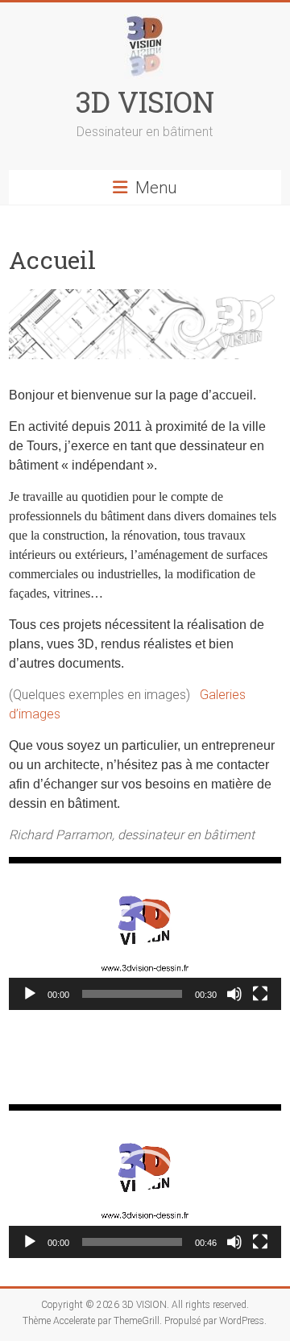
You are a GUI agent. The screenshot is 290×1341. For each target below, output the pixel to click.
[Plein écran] (260, 994)
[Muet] (234, 994)
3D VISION (145, 101)
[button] (145, 933)
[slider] (132, 994)
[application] (145, 933)
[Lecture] (30, 994)
